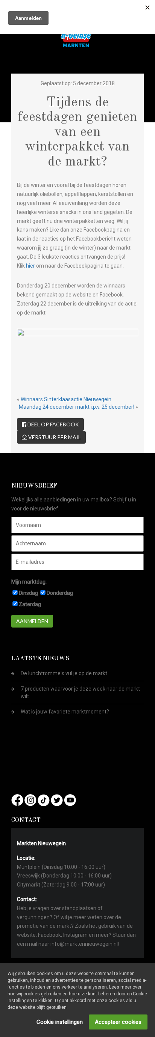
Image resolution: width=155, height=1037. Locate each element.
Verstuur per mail (54, 437)
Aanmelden (32, 621)
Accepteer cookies (118, 1022)
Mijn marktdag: (29, 582)
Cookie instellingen (59, 1022)
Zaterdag (30, 604)
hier (30, 266)
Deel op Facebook (52, 424)
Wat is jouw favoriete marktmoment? (65, 712)
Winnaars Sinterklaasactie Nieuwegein (66, 399)
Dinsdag (28, 593)
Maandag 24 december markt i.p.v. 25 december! (76, 407)
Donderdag (60, 593)
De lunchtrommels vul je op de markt (64, 673)
